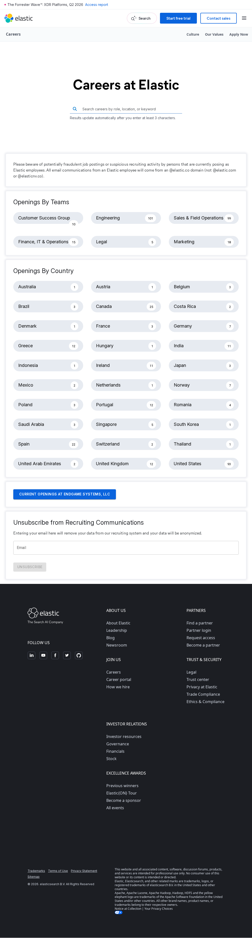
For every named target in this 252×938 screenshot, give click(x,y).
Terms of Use (58, 871)
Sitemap (34, 877)
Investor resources (124, 736)
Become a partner (203, 645)
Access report (96, 4)
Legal (191, 672)
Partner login (199, 630)
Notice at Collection (128, 909)
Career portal (118, 679)
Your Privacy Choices (158, 909)
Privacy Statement (84, 871)
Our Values (214, 34)
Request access (201, 637)
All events (115, 807)
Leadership (116, 630)
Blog (110, 637)
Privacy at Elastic (202, 687)
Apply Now (238, 34)
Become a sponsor (123, 800)
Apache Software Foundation (184, 897)
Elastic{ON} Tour (121, 793)
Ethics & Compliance (205, 701)
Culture (193, 34)
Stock (111, 758)
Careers (113, 672)
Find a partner (200, 623)
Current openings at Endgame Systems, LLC (64, 494)
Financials (115, 751)
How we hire (118, 687)
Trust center (198, 679)
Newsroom (116, 645)
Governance (117, 744)
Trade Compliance (203, 694)
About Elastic (118, 623)
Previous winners (122, 785)
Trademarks (36, 871)
